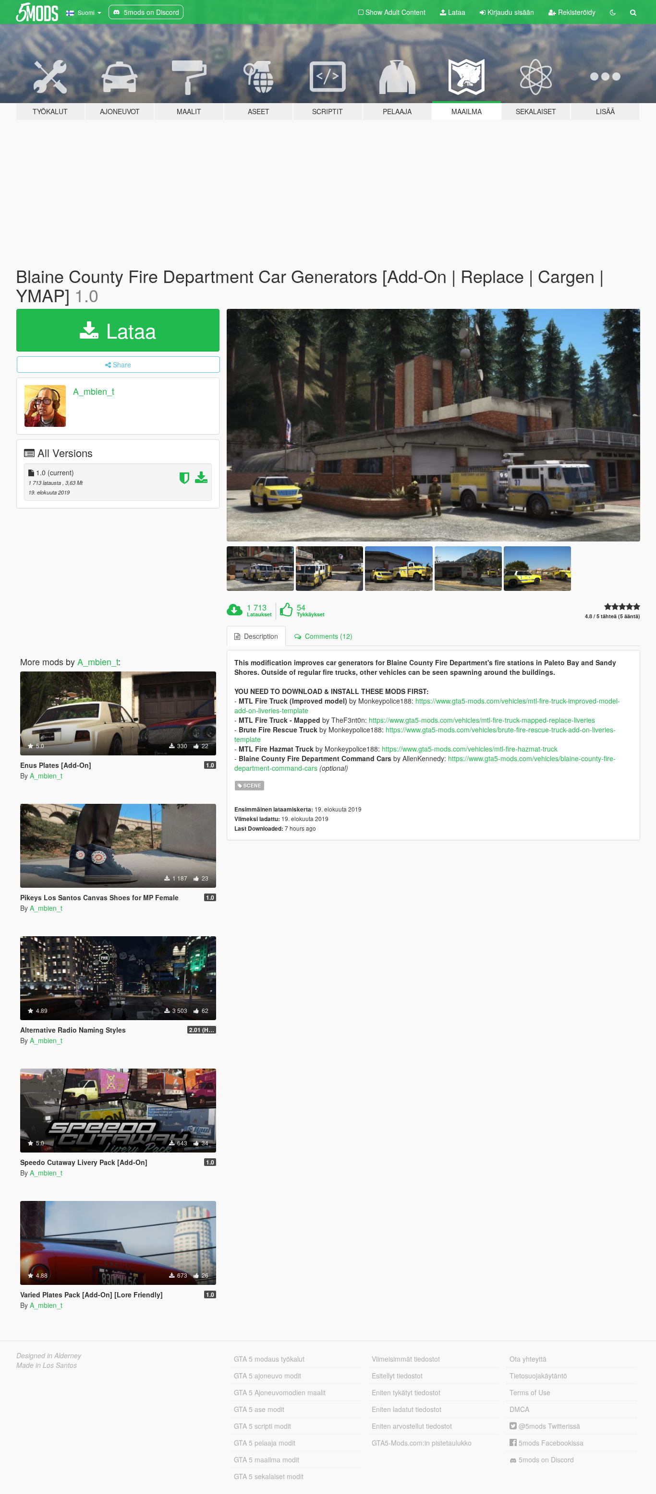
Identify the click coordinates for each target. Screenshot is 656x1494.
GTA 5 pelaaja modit (264, 1442)
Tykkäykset (311, 614)
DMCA (519, 1409)
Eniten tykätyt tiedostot (406, 1392)
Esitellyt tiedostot (397, 1375)
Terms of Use (530, 1392)
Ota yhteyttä (528, 1359)
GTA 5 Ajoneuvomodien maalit (280, 1392)
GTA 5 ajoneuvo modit (267, 1375)
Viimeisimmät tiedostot (406, 1359)
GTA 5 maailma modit (266, 1459)
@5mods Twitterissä (548, 1426)
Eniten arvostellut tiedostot (412, 1426)
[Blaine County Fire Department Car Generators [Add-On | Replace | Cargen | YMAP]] (434, 425)
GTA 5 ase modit (259, 1409)
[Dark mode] (613, 12)
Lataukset (259, 614)
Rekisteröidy (575, 12)
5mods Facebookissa (550, 1442)
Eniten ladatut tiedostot (406, 1409)
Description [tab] (259, 636)
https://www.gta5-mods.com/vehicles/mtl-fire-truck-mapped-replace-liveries (482, 720)
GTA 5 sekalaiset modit (269, 1476)
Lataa (455, 12)
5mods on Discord (545, 1459)
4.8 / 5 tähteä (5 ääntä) (612, 616)
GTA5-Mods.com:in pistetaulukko (422, 1442)
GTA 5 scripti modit (262, 1426)
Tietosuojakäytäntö (538, 1375)
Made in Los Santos (46, 1365)
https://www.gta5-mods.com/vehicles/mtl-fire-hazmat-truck (470, 748)
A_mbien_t (93, 391)
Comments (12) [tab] (326, 636)
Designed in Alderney (48, 1355)
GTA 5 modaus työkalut (269, 1359)
